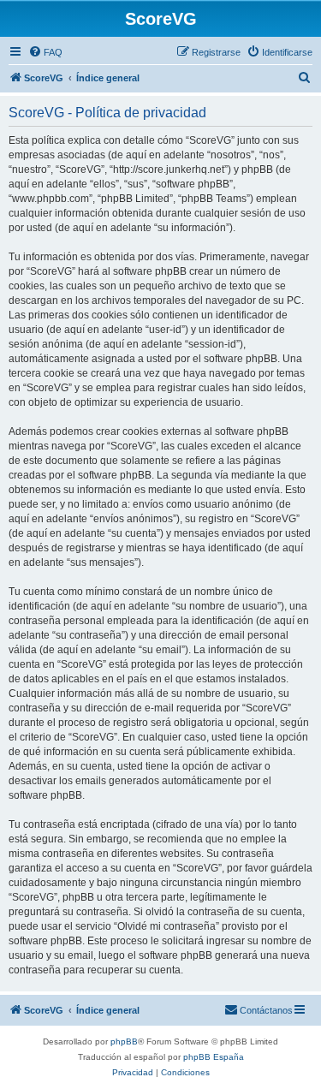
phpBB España (213, 1057)
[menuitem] (45, 52)
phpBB (124, 1041)
